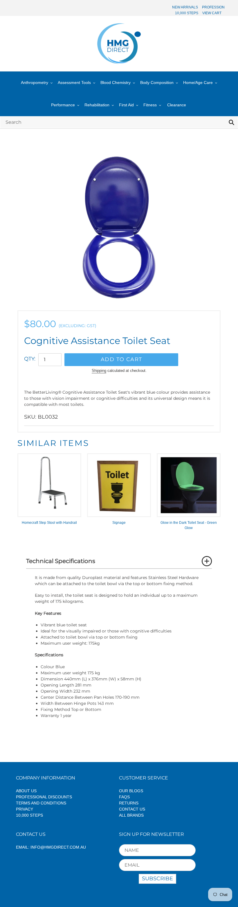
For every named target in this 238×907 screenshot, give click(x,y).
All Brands (131, 815)
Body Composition (157, 82)
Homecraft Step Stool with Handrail (49, 523)
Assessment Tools (74, 82)
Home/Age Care (198, 82)
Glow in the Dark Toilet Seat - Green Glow (189, 525)
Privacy (24, 809)
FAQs (124, 797)
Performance (63, 105)
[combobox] (119, 122)
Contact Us (132, 809)
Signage (119, 523)
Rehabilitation (96, 105)
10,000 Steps (29, 815)
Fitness (150, 105)
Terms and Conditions (41, 803)
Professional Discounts (44, 797)
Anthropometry (34, 82)
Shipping (99, 370)
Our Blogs (131, 790)
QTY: (29, 359)
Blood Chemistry (115, 82)
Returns (128, 803)
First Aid (126, 105)
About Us (26, 790)
